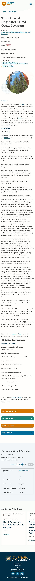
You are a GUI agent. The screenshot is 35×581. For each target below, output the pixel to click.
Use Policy (18, 565)
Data (17, 567)
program (22, 104)
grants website (16, 334)
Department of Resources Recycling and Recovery (15, 33)
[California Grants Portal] (8, 4)
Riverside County (23, 470)
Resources (7, 433)
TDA (19, 118)
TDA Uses (7, 138)
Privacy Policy (18, 564)
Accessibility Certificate (17, 569)
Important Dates (9, 411)
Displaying (13, 464)
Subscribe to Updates (17, 571)
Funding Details (9, 418)
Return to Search (10, 11)
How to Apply (8, 426)
